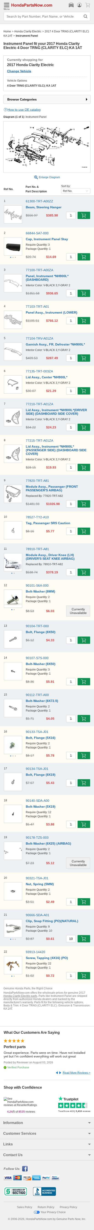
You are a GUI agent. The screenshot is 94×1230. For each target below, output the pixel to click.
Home (7, 31)
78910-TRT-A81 (37, 549)
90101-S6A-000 (37, 585)
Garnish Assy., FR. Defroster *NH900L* (55, 344)
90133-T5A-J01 (37, 732)
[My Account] (79, 5)
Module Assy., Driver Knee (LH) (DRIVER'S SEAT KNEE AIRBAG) (50, 556)
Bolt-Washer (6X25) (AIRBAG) (48, 843)
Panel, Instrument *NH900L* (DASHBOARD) (47, 277)
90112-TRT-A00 (37, 695)
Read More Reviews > (76, 1072)
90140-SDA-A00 (37, 800)
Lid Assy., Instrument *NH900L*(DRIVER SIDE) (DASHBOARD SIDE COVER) (56, 411)
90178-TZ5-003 (37, 837)
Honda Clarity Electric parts (20, 996)
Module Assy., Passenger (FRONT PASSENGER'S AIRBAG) (52, 488)
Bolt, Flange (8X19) (40, 774)
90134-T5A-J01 (37, 769)
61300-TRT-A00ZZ (39, 201)
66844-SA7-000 (37, 233)
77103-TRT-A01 (37, 306)
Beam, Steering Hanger (43, 207)
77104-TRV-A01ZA (39, 338)
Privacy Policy (68, 1207)
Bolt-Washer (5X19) (40, 806)
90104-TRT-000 (37, 626)
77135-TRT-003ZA (39, 371)
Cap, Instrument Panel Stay (47, 239)
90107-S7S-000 (37, 658)
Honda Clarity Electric (27, 31)
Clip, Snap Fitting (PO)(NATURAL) (52, 921)
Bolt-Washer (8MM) (40, 591)
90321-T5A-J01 (37, 878)
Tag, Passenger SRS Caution (48, 523)
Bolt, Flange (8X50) (40, 632)
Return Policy (46, 1207)
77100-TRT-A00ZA (39, 270)
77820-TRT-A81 (37, 480)
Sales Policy (24, 1207)
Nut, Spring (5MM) (40, 884)
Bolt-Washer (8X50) (40, 664)
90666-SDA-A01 (37, 915)
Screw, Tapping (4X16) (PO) (47, 958)
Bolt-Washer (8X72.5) (42, 701)
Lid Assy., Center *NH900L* (46, 377)
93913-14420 (35, 952)
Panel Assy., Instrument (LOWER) (51, 312)
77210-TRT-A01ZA (39, 404)
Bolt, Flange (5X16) (40, 738)
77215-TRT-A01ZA (39, 440)
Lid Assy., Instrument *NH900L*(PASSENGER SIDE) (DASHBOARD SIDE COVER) (56, 450)
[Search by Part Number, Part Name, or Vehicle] (85, 16)
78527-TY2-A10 (37, 517)
